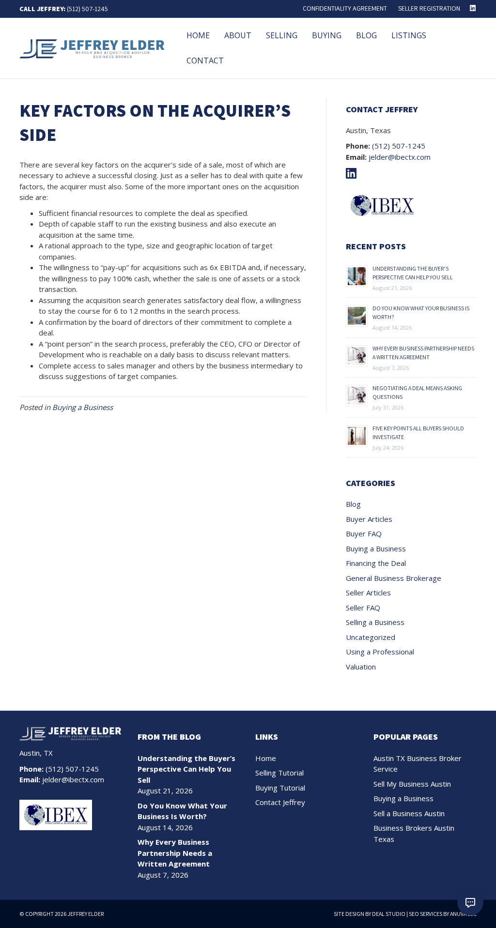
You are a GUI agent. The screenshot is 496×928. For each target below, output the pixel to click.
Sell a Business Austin (409, 813)
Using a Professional (380, 651)
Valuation (361, 666)
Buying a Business (82, 407)
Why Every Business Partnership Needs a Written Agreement (175, 852)
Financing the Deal (376, 563)
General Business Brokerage (393, 578)
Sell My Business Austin (412, 784)
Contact (205, 60)
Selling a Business (375, 622)
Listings (408, 35)
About (237, 35)
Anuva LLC (463, 913)
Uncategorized (370, 637)
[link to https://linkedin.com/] (353, 175)
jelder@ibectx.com (400, 157)
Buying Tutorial (280, 787)
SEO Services (425, 913)
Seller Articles (368, 592)
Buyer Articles (369, 519)
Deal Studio (388, 913)
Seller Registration (429, 8)
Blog (366, 35)
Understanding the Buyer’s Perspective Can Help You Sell (186, 769)
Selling (281, 35)
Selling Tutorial (279, 772)
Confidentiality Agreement (345, 8)
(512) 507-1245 (87, 8)
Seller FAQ (363, 607)
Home (198, 35)
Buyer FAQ (364, 533)
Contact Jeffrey (280, 802)
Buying (326, 35)
